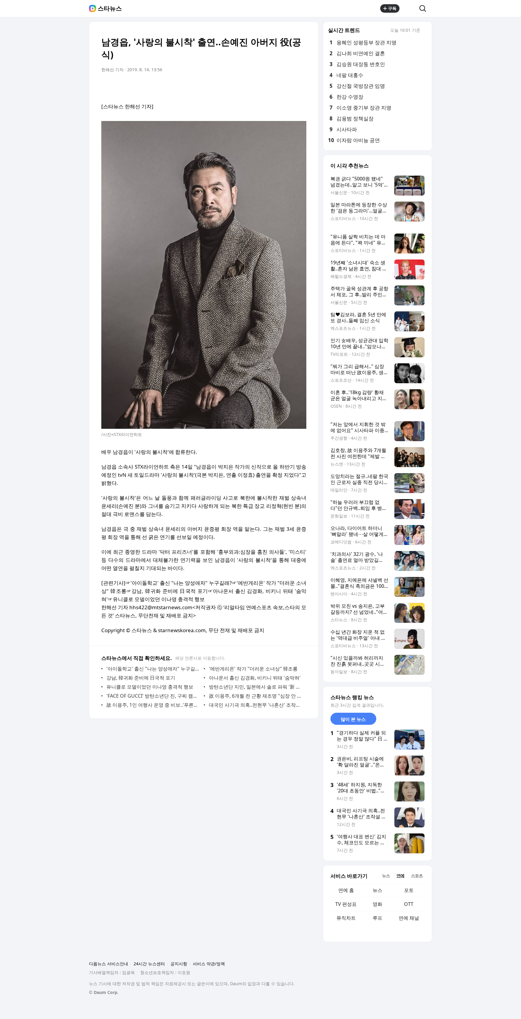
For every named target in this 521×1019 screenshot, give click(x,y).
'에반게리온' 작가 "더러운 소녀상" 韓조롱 (253, 668)
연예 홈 (346, 890)
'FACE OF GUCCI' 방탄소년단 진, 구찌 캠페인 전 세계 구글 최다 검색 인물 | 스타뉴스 (153, 696)
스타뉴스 (110, 8)
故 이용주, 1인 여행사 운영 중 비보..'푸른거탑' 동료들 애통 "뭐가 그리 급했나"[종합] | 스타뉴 (153, 705)
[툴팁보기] (424, 30)
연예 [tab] (400, 875)
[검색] (424, 8)
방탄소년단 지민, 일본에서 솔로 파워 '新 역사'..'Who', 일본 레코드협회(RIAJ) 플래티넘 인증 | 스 (256, 686)
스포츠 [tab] (417, 875)
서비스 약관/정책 (209, 963)
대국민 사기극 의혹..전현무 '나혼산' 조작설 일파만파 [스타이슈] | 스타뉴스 (256, 705)
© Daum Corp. (103, 992)
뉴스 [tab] (386, 875)
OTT (408, 904)
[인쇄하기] (300, 86)
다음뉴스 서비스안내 (108, 963)
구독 (392, 8)
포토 (409, 890)
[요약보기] (252, 86)
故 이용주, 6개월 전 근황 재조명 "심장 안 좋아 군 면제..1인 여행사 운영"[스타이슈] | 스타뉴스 (256, 696)
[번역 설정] (276, 86)
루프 (377, 918)
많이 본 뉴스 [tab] (353, 719)
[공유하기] (409, 8)
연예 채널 (409, 918)
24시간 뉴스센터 (149, 963)
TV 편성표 (346, 904)
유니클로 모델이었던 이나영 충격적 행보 (149, 686)
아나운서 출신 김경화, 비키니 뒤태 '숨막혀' (255, 677)
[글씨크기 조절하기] (288, 86)
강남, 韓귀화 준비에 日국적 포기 (140, 677)
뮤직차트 (346, 918)
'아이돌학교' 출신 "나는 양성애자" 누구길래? (153, 668)
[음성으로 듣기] (264, 86)
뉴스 (377, 890)
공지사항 (178, 963)
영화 (377, 904)
